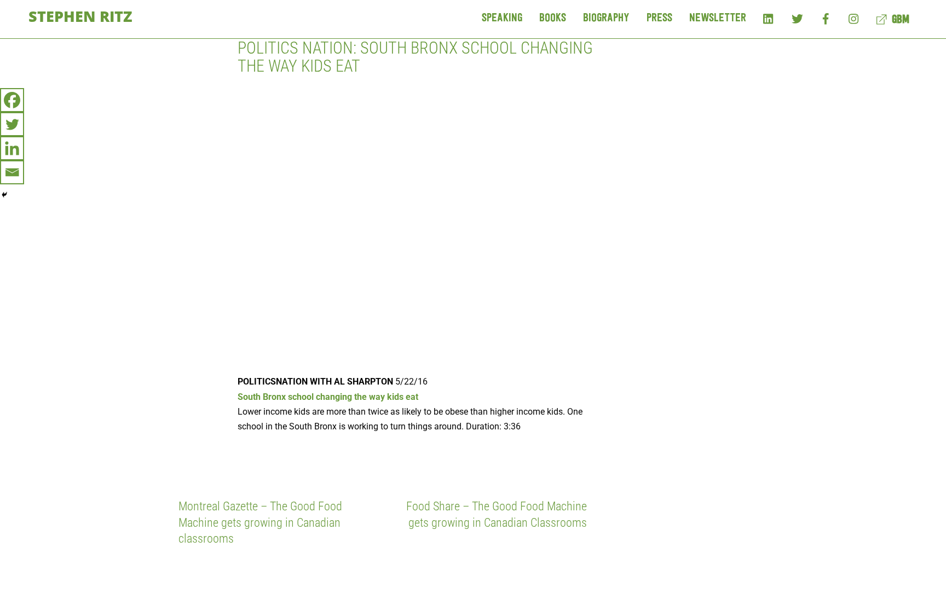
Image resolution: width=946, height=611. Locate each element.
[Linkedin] (12, 148)
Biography (606, 18)
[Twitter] (797, 18)
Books (552, 18)
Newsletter (717, 18)
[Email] (12, 172)
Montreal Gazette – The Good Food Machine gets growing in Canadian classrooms (260, 522)
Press (659, 18)
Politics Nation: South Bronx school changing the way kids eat (415, 56)
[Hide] (4, 194)
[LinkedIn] (769, 18)
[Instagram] (854, 18)
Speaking (502, 18)
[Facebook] (826, 18)
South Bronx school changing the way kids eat (328, 397)
